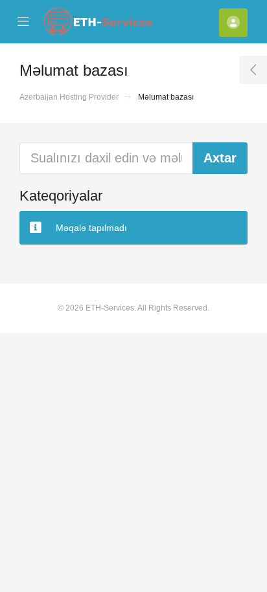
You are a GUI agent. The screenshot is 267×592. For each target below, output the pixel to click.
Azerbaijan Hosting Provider (69, 97)
